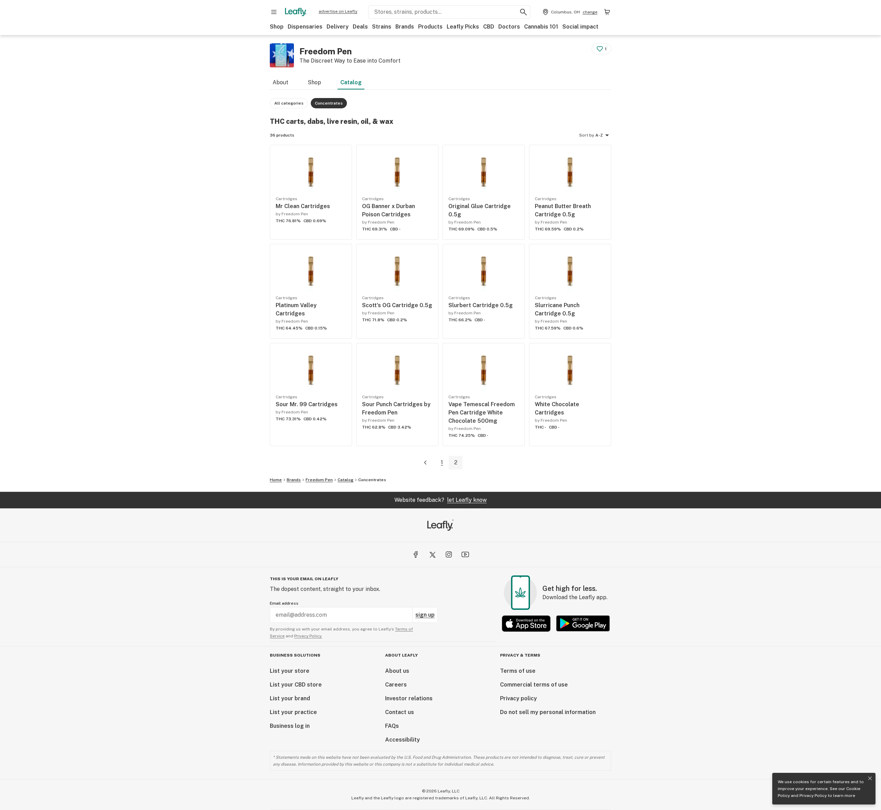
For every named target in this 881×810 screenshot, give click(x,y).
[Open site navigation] (274, 12)
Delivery (338, 26)
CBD (488, 26)
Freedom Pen (319, 479)
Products (430, 26)
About (280, 82)
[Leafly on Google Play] (583, 623)
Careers (396, 684)
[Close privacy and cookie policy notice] (870, 778)
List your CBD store (296, 684)
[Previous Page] (425, 463)
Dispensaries (305, 26)
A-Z (599, 135)
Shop (277, 26)
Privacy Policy (813, 795)
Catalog (351, 82)
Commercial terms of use (534, 684)
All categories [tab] (289, 103)
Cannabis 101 (541, 26)
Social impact (580, 26)
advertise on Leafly (338, 11)
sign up (425, 615)
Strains (381, 26)
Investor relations (409, 698)
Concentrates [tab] (329, 103)
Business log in (290, 726)
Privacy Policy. (308, 636)
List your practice (293, 712)
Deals (360, 26)
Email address (284, 603)
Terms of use (517, 671)
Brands (404, 26)
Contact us (399, 712)
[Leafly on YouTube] (465, 554)
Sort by (586, 135)
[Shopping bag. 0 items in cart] (607, 12)
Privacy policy (518, 698)
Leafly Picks (463, 26)
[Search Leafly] (523, 12)
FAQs (392, 726)
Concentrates (372, 479)
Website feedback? (440, 500)
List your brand (290, 698)
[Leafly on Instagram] (448, 554)
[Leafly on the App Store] (526, 623)
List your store (289, 671)
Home (276, 479)
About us (397, 671)
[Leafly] (296, 12)
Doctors (509, 26)
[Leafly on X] (432, 554)
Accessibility (402, 739)
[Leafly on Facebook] (415, 554)
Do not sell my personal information (548, 712)
